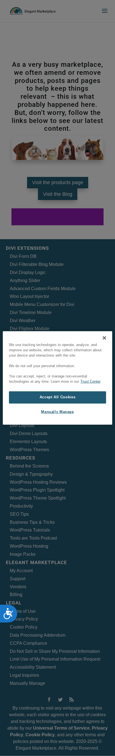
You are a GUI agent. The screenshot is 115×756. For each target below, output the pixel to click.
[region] (57, 378)
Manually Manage (57, 412)
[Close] (104, 338)
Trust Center (90, 382)
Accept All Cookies (57, 397)
